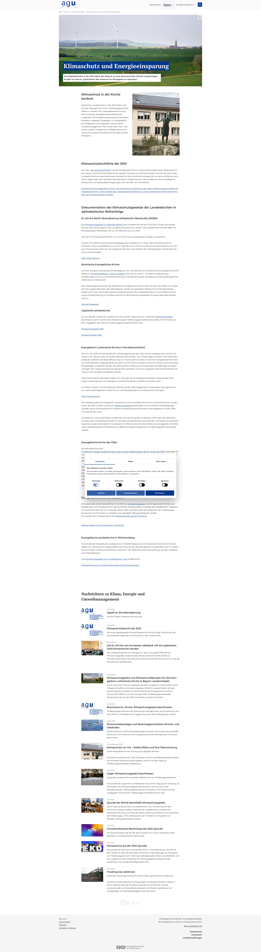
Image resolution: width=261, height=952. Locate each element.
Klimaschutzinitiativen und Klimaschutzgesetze (103, 12)
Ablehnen (101, 493)
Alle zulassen (160, 493)
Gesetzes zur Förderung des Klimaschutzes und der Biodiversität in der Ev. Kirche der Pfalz (123, 451)
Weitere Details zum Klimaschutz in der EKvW (102, 525)
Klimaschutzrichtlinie (100, 170)
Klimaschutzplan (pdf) (91, 335)
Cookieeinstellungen (192, 938)
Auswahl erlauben (130, 493)
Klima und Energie (77, 12)
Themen (66, 12)
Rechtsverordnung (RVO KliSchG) (131, 516)
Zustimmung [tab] (100, 461)
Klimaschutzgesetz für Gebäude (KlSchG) (104, 224)
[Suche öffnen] (200, 4)
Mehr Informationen (90, 258)
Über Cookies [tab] (161, 461)
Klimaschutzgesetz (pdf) (92, 329)
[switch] (119, 485)
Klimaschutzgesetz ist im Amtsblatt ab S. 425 (106, 559)
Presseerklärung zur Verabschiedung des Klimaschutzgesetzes (110, 565)
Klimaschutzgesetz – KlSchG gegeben (107, 273)
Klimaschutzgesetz (90, 304)
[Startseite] (60, 12)
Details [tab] (130, 461)
